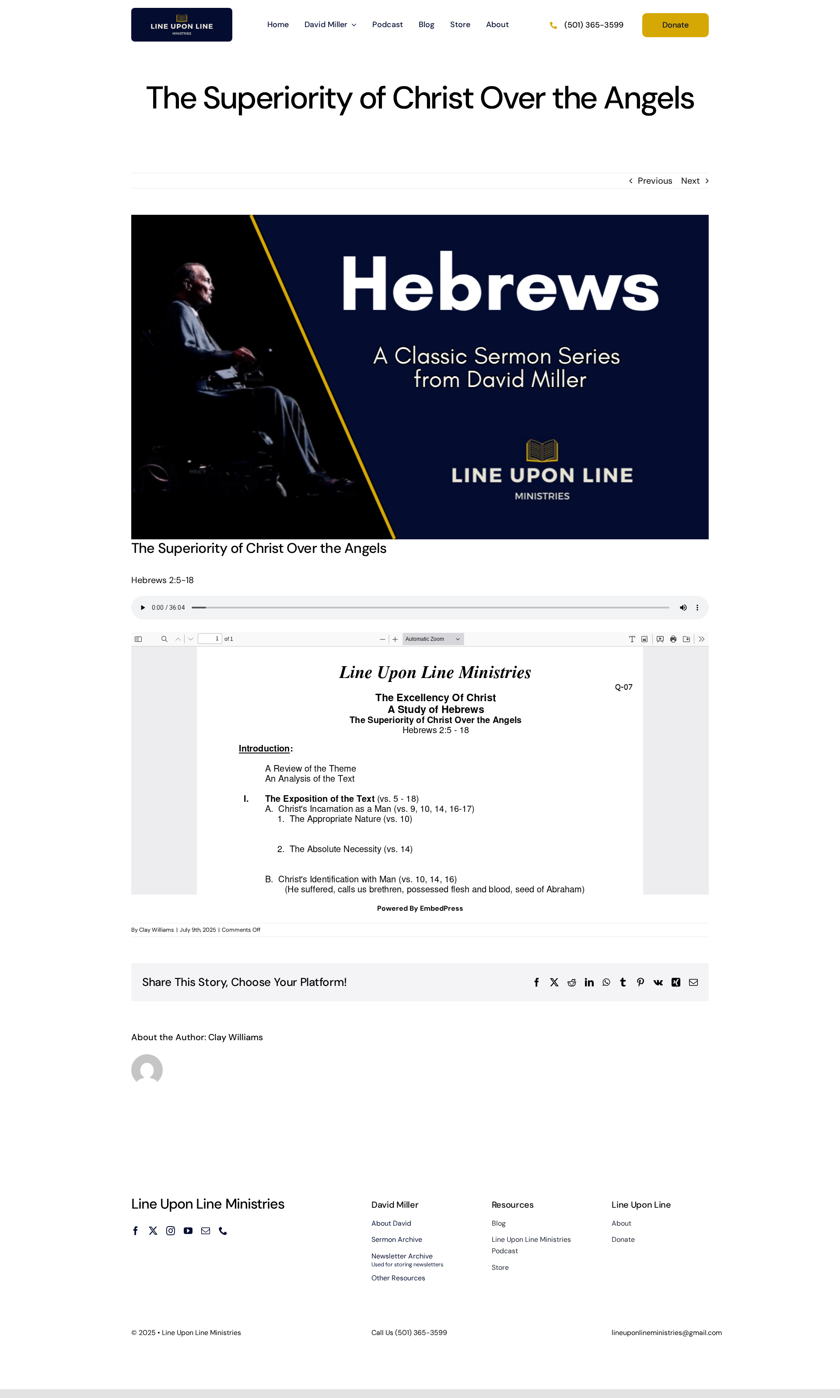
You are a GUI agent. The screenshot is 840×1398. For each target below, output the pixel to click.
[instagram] (170, 1231)
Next (690, 180)
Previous (655, 180)
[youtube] (188, 1231)
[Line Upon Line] (181, 12)
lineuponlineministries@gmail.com (667, 1332)
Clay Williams (156, 929)
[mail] (205, 1231)
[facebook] (135, 1231)
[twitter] (153, 1231)
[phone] (223, 1231)
